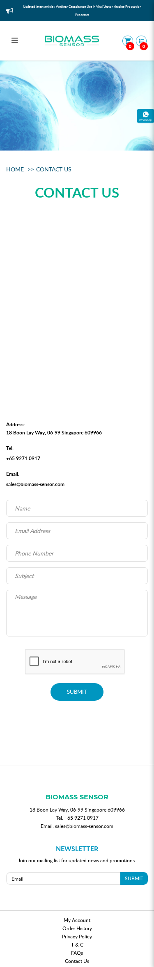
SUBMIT (77, 691)
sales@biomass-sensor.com (35, 484)
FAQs (77, 952)
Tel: (10, 448)
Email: (12, 473)
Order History (77, 928)
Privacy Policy (77, 936)
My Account (77, 920)
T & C (77, 944)
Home (15, 169)
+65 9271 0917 (23, 458)
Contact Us (53, 169)
